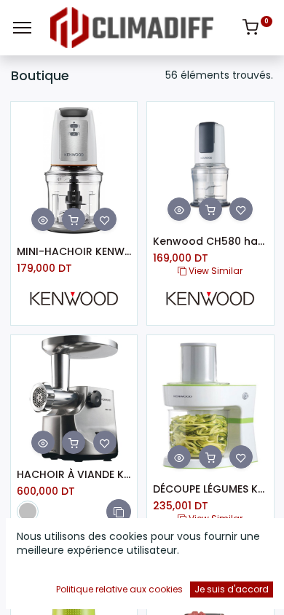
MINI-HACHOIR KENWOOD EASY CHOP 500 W (74, 252)
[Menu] (22, 27)
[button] (43, 219)
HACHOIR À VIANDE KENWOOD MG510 (74, 475)
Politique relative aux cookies (119, 589)
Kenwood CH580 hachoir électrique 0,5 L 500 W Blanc (210, 241)
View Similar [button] (214, 271)
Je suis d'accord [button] (231, 589)
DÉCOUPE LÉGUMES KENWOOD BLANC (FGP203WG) (210, 489)
